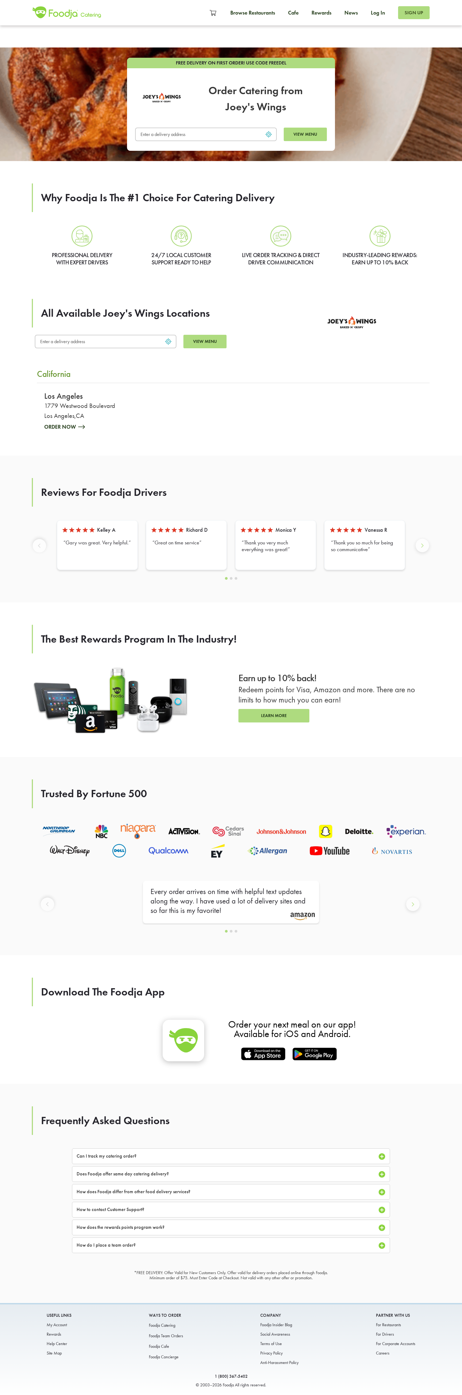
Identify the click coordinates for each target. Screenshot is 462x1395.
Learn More (274, 715)
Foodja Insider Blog (276, 1324)
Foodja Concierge (164, 1356)
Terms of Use (271, 1343)
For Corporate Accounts (395, 1343)
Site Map (54, 1353)
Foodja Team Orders (166, 1335)
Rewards (321, 12)
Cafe (293, 12)
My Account (57, 1324)
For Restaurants (388, 1324)
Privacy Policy (271, 1353)
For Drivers (385, 1334)
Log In (378, 12)
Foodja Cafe (159, 1346)
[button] (40, 550)
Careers (382, 1353)
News (351, 12)
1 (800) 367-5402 (231, 1376)
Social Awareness (275, 1334)
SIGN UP (414, 13)
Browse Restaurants (252, 12)
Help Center (57, 1343)
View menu (305, 134)
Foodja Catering (162, 1325)
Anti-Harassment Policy (279, 1362)
